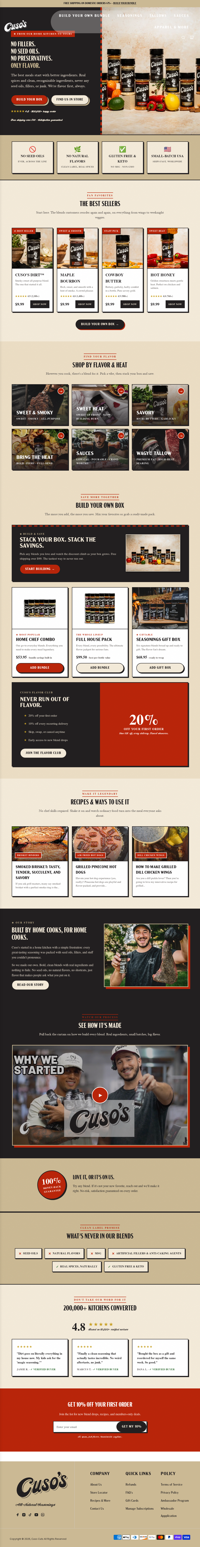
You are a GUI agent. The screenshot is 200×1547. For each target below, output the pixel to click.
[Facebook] (19, 1515)
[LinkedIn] (44, 1515)
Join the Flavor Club (43, 753)
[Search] (183, 37)
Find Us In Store (69, 99)
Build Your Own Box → (100, 324)
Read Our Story (30, 985)
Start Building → (40, 569)
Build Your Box (29, 99)
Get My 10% (131, 1426)
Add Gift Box (160, 667)
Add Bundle (40, 667)
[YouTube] (37, 1515)
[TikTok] (31, 1515)
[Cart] (192, 37)
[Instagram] (25, 1515)
